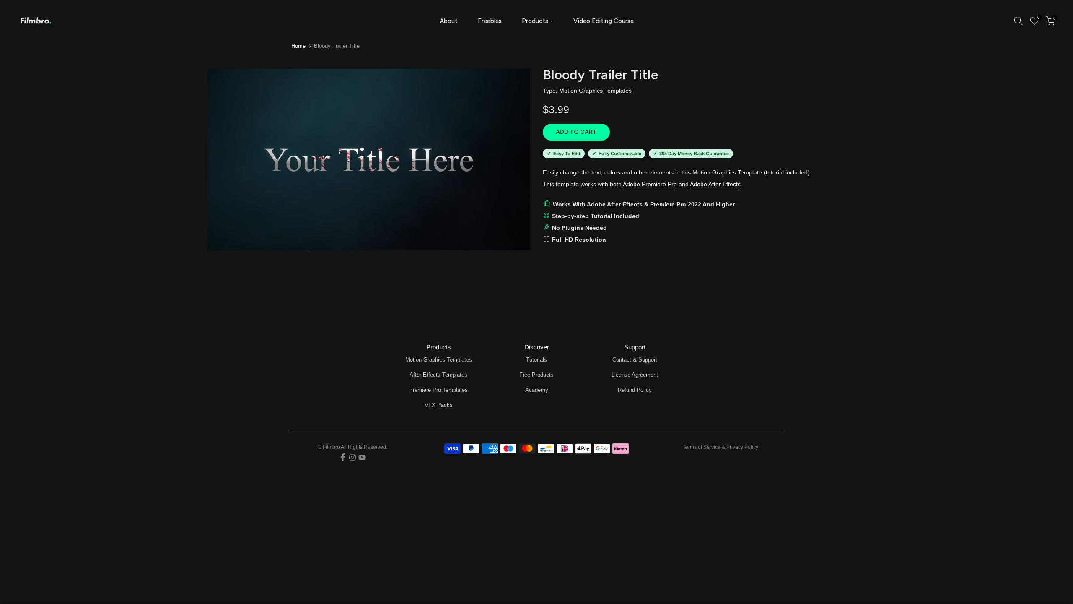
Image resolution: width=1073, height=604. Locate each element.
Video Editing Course (603, 21)
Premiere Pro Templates (438, 390)
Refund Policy (635, 390)
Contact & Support (634, 360)
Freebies (490, 21)
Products (535, 21)
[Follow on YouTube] (362, 457)
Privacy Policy (742, 447)
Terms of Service (702, 447)
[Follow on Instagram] (352, 457)
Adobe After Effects (715, 184)
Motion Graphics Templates (595, 90)
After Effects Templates (438, 375)
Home (298, 46)
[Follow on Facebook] (343, 457)
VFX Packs (439, 405)
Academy (536, 390)
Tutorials (536, 360)
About (449, 21)
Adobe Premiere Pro (650, 184)
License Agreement (635, 375)
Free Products (536, 375)
